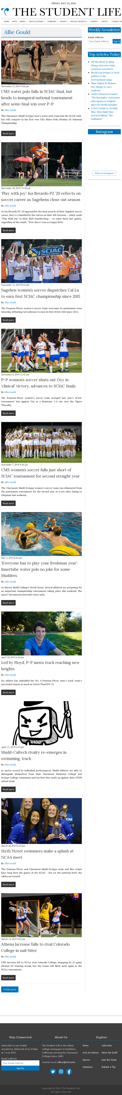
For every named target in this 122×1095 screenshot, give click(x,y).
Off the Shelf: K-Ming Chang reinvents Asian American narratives (103, 65)
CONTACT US (117, 21)
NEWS (22, 21)
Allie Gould (10, 110)
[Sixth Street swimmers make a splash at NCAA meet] (41, 820)
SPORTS (63, 21)
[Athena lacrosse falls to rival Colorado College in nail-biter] (41, 915)
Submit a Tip (108, 1066)
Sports (86, 1059)
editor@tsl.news (66, 1062)
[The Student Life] (61, 12)
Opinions (87, 1066)
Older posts (10, 989)
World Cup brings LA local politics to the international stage (105, 76)
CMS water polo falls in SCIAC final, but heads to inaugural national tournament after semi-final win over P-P (37, 97)
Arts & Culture (91, 1052)
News (85, 1045)
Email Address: (96, 37)
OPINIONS (51, 21)
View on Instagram (104, 173)
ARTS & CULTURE (36, 21)
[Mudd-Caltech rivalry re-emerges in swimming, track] (41, 723)
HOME (6, 21)
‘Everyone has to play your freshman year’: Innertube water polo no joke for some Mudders (39, 569)
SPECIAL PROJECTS (78, 21)
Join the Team (109, 1059)
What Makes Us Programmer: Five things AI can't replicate (103, 87)
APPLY (14, 21)
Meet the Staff (109, 1052)
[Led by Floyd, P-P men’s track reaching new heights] (41, 633)
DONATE (93, 21)
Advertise (107, 1045)
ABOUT (104, 21)
